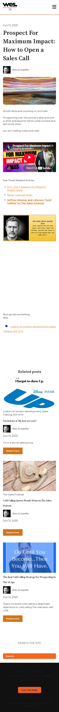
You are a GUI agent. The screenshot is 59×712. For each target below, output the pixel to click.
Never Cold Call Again (19, 195)
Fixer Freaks (36, 671)
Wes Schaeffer (20, 69)
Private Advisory (16, 676)
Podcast (47, 676)
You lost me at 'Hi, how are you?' (20, 421)
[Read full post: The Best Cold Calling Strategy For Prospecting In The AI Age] (29, 558)
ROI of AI (18, 331)
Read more (12, 450)
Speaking (34, 676)
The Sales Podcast (13, 494)
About (25, 680)
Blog (35, 680)
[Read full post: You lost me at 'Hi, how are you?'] (29, 393)
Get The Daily (30, 690)
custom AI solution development (30, 326)
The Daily (20, 671)
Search (10, 656)
